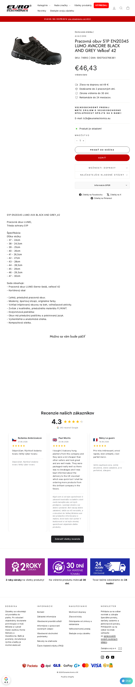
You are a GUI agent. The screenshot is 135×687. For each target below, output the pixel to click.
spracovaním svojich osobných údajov (109, 639)
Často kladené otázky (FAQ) (50, 646)
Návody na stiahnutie (47, 641)
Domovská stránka (84, 32)
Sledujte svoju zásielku (62, 10)
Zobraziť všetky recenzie (67, 539)
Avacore (81, 36)
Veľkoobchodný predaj (79, 629)
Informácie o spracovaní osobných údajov (48, 627)
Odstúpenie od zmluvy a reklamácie (80, 622)
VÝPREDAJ (101, 5)
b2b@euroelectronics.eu (96, 118)
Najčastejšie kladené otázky (102, 175)
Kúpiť (102, 158)
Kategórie (43, 5)
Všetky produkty (83, 5)
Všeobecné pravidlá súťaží (49, 621)
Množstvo (82, 135)
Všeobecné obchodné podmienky (47, 635)
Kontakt (40, 612)
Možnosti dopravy (102, 168)
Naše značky (61, 5)
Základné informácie (46, 616)
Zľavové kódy (75, 616)
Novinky (42, 10)
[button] (126, 681)
